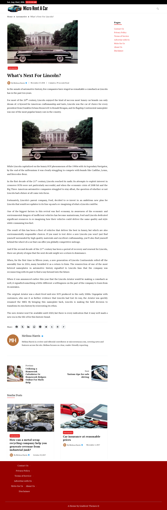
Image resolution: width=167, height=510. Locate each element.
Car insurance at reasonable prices (81, 438)
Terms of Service (121, 36)
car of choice (91, 104)
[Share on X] (22, 326)
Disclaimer (118, 50)
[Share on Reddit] (46, 326)
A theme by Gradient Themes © (83, 505)
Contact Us (119, 28)
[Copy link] (63, 326)
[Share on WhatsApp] (34, 326)
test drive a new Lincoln (74, 234)
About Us (118, 47)
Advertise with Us (121, 39)
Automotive (12, 68)
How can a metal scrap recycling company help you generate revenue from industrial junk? (28, 444)
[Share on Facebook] (16, 326)
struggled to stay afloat (63, 189)
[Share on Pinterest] (40, 326)
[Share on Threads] (57, 326)
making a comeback (95, 279)
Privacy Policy (120, 32)
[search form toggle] (158, 8)
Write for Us (119, 43)
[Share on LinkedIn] (28, 326)
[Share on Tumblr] (52, 326)
